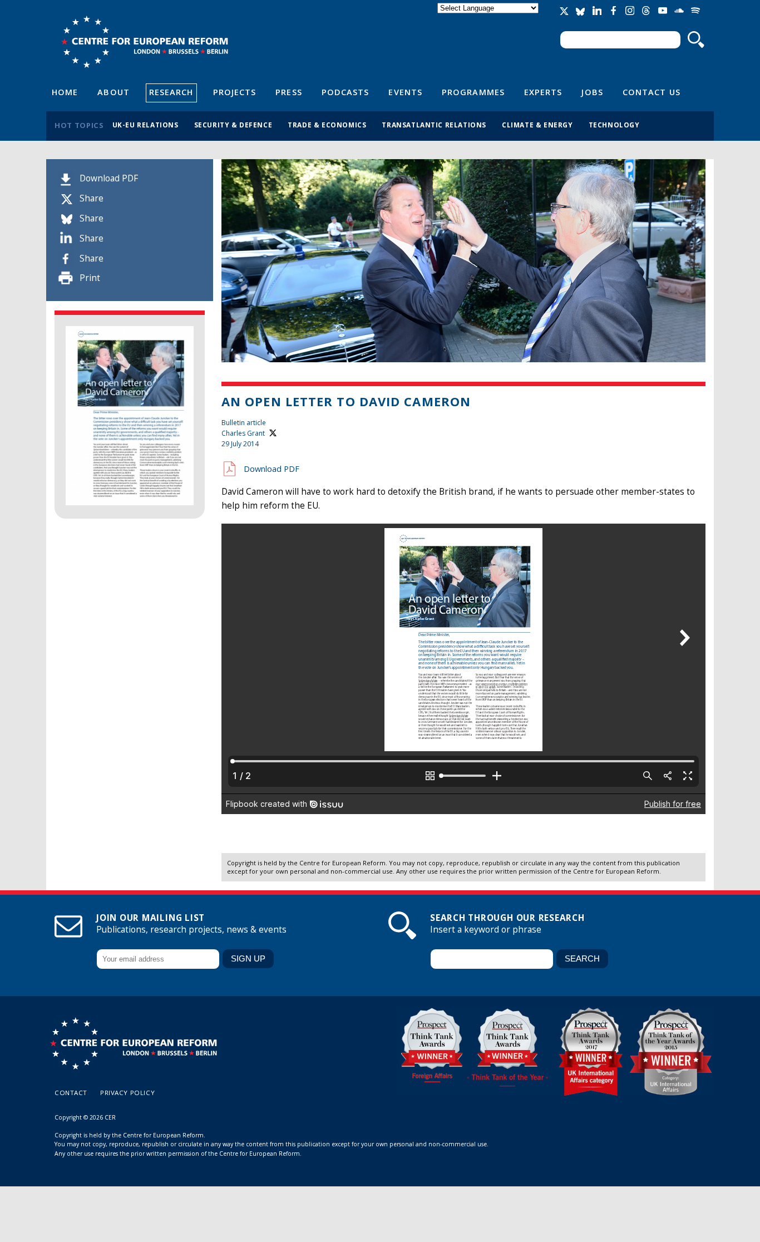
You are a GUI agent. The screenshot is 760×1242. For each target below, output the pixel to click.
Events (405, 91)
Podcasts (345, 91)
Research (171, 91)
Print (90, 278)
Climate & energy (537, 124)
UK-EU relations (145, 124)
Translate (489, 17)
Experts (543, 91)
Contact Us (651, 91)
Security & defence (233, 124)
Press (288, 91)
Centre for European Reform (144, 42)
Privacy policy (127, 1092)
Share (91, 198)
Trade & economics (327, 124)
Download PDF (109, 178)
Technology (614, 124)
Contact (71, 1092)
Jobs (592, 91)
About (113, 91)
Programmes (473, 91)
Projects (234, 91)
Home (65, 91)
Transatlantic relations (434, 124)
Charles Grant (243, 433)
